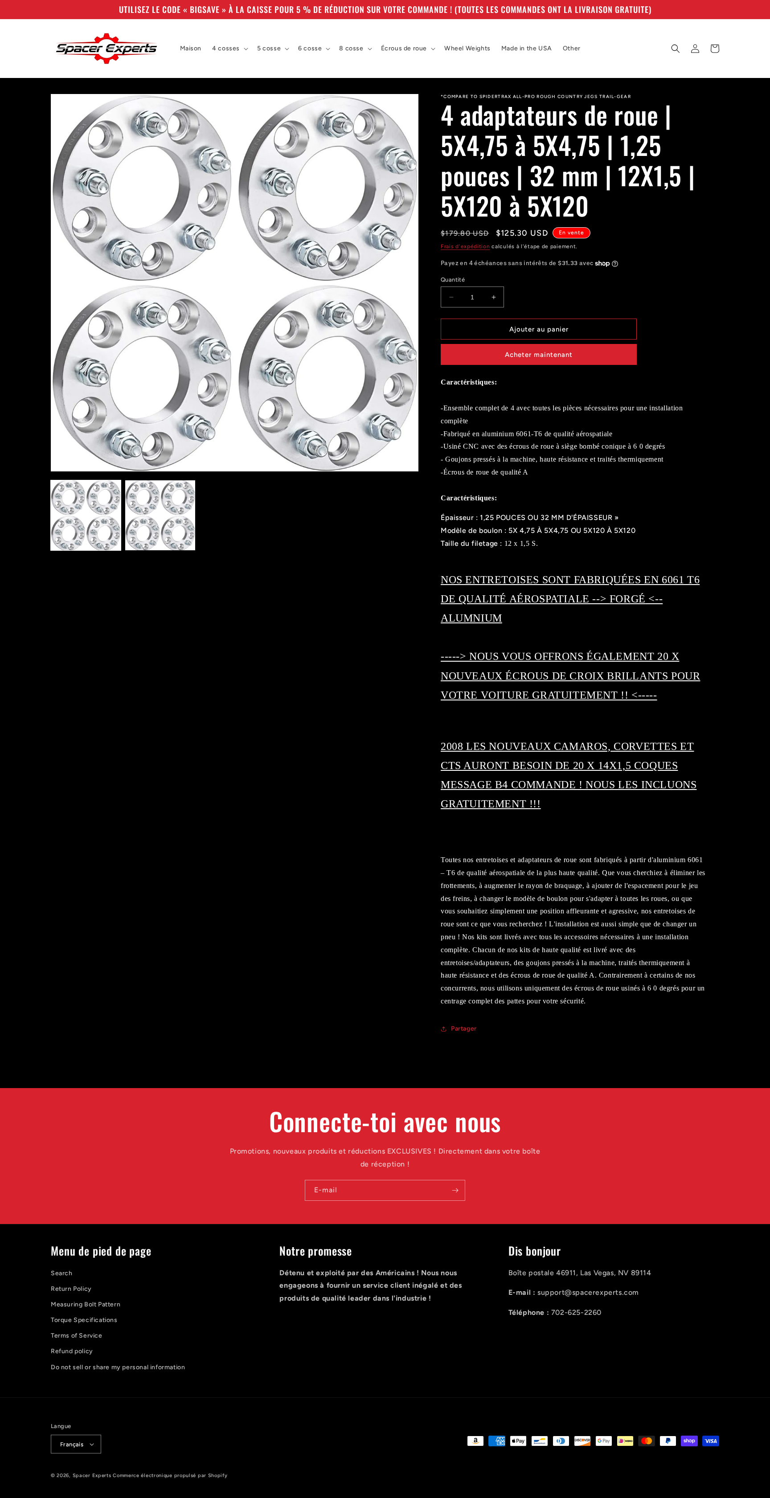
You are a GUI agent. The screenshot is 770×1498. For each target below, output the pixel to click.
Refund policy (72, 1351)
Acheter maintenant (539, 355)
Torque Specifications (84, 1320)
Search (62, 1273)
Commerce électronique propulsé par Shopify (170, 1475)
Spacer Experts (92, 1475)
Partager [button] (464, 1028)
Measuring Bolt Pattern (85, 1304)
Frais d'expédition (465, 246)
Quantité (453, 279)
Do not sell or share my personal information (118, 1367)
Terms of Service (76, 1335)
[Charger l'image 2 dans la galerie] (160, 515)
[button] (229, 48)
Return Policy (71, 1289)
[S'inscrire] (455, 1190)
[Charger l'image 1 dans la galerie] (86, 515)
